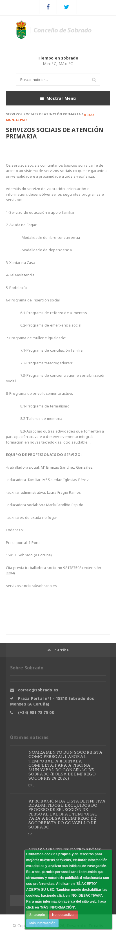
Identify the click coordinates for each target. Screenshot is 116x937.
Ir (61, 650)
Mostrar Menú (61, 98)
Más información (42, 923)
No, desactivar (63, 915)
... (34, 785)
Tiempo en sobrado (58, 58)
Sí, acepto (37, 915)
